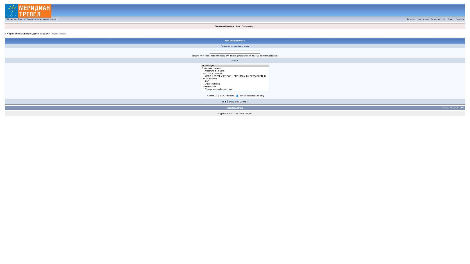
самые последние (252, 96)
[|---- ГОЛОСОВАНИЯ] (235, 73)
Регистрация (247, 26)
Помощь (460, 19)
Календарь (423, 19)
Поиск (451, 19)
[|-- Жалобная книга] (235, 84)
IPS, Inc (248, 113)
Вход (238, 26)
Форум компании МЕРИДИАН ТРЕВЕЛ (27, 33)
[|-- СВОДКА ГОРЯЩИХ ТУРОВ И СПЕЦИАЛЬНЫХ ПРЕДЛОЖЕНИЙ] (235, 76)
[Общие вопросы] (235, 79)
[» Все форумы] (235, 66)
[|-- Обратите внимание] (235, 71)
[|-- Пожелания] (235, 86)
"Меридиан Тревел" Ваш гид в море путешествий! (31, 19)
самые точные (227, 96)
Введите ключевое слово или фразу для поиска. (214, 56)
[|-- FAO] (235, 81)
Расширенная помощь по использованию (257, 56)
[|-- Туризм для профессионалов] (235, 89)
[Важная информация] (235, 68)
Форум (221, 113)
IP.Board (228, 113)
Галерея (411, 19)
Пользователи (438, 19)
